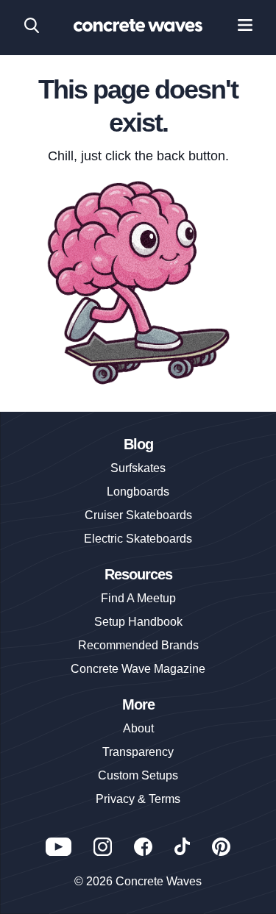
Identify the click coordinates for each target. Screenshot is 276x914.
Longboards (138, 491)
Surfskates (138, 468)
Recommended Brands (138, 645)
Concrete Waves (159, 881)
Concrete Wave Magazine (138, 669)
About (138, 728)
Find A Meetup (138, 598)
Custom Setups (138, 775)
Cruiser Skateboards (138, 515)
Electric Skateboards (138, 538)
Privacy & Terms (138, 799)
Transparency (138, 752)
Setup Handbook (138, 621)
